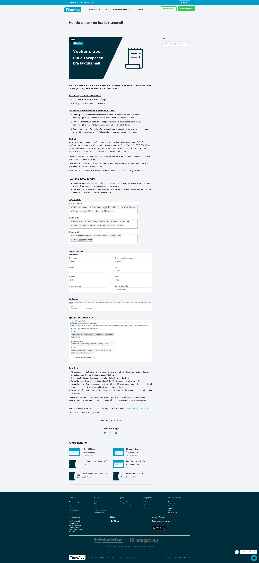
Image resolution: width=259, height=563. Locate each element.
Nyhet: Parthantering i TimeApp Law (135, 450)
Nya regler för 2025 (134, 473)
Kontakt (96, 506)
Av (104, 421)
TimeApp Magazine (100, 510)
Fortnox (145, 502)
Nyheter (73, 39)
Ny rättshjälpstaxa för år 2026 (94, 461)
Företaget (97, 502)
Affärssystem (172, 504)
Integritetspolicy (99, 512)
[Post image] (74, 452)
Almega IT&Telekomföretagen (134, 546)
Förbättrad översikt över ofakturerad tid (136, 462)
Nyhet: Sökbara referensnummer (88, 450)
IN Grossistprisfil (148, 508)
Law (169, 502)
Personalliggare (74, 510)
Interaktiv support (124, 504)
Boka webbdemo (168, 8)
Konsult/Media (172, 506)
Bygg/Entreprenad (174, 508)
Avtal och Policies (173, 557)
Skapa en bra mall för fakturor (94, 473)
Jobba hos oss (98, 508)
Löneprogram (147, 506)
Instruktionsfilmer (88, 2)
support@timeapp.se (139, 408)
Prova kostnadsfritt (186, 8)
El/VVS (170, 510)
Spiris (145, 504)
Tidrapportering (74, 502)
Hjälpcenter (75, 2)
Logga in (185, 2)
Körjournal (72, 508)
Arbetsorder (72, 504)
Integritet (186, 557)
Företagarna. (151, 546)
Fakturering (72, 506)
